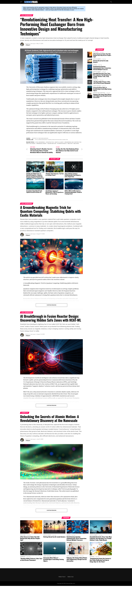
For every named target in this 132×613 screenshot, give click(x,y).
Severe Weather (52, 143)
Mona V (28, 45)
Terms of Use (70, 577)
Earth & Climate (59, 142)
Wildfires (76, 143)
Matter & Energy (31, 143)
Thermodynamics (62, 143)
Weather (70, 143)
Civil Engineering (40, 142)
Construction (50, 142)
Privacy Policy (62, 577)
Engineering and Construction (73, 142)
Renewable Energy (42, 143)
